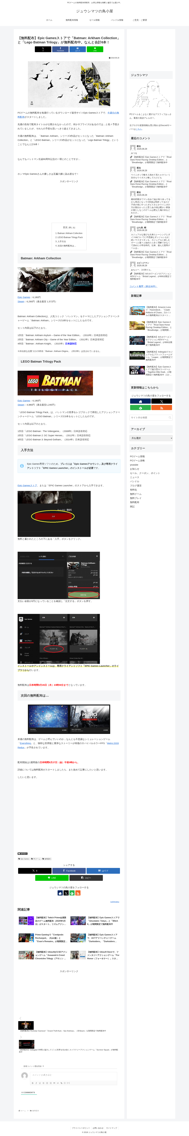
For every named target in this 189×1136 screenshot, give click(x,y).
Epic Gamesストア (27, 485)
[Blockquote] (54, 1083)
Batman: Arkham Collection (70, 233)
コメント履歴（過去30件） (143, 286)
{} (65, 1083)
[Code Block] (58, 1083)
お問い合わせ (98, 1128)
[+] (68, 1083)
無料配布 (24, 854)
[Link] (61, 1083)
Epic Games (24, 297)
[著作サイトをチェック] (60, 892)
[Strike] (43, 1083)
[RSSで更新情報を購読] (77, 892)
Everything (25, 743)
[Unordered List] (50, 1083)
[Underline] (40, 1083)
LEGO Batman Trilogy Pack (70, 237)
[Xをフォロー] (66, 892)
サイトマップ (111, 1128)
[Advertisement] (69, 201)
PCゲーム (36, 859)
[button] (86, 878)
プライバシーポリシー (81, 1128)
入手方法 (62, 241)
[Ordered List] (47, 1083)
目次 (65, 227)
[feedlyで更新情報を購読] (72, 892)
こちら (139, 129)
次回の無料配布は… (67, 246)
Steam (21, 301)
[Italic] (36, 1083)
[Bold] (32, 1083)
